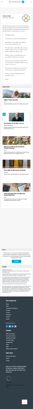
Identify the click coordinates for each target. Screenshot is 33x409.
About (4, 5)
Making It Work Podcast (12, 348)
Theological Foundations (12, 308)
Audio (7, 346)
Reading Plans (9, 342)
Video (7, 344)
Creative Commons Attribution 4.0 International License (15, 275)
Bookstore (8, 314)
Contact (8, 317)
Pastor (7, 358)
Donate (4, 8)
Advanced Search (10, 323)
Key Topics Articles (10, 336)
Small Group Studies (11, 338)
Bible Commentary (10, 333)
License (8, 312)
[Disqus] (16, 229)
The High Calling (10, 340)
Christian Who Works (11, 356)
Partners (8, 310)
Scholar (8, 360)
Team (7, 306)
